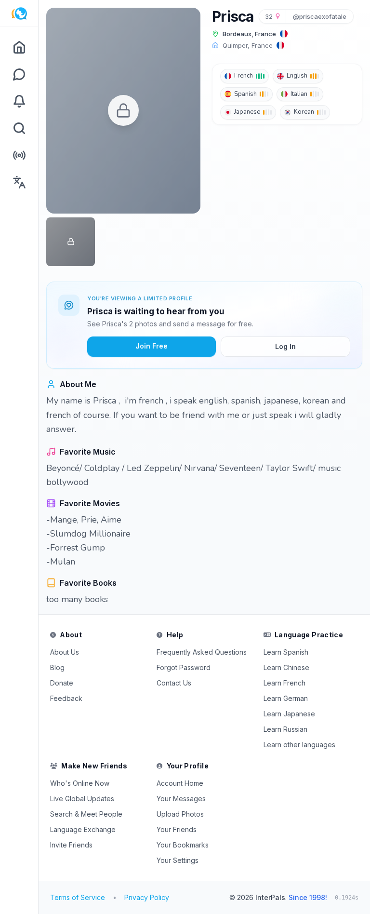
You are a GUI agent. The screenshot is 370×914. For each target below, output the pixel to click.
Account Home (180, 783)
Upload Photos (180, 814)
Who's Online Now (79, 783)
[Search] (19, 128)
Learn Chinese (286, 667)
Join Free (151, 346)
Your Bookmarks (183, 845)
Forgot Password (184, 667)
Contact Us (174, 683)
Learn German (286, 698)
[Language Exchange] (19, 182)
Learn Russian (285, 729)
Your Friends (177, 829)
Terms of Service (77, 897)
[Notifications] (19, 101)
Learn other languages (299, 744)
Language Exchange (83, 829)
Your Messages (181, 798)
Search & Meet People (86, 814)
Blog (57, 667)
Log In (285, 346)
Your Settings (177, 860)
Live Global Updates (82, 798)
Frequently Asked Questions (202, 652)
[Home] (19, 47)
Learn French (284, 683)
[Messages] (19, 74)
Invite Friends (71, 845)
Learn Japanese (289, 714)
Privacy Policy (146, 897)
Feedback (66, 698)
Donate (61, 683)
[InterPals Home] (19, 13)
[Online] (19, 155)
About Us (64, 652)
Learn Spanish (286, 652)
